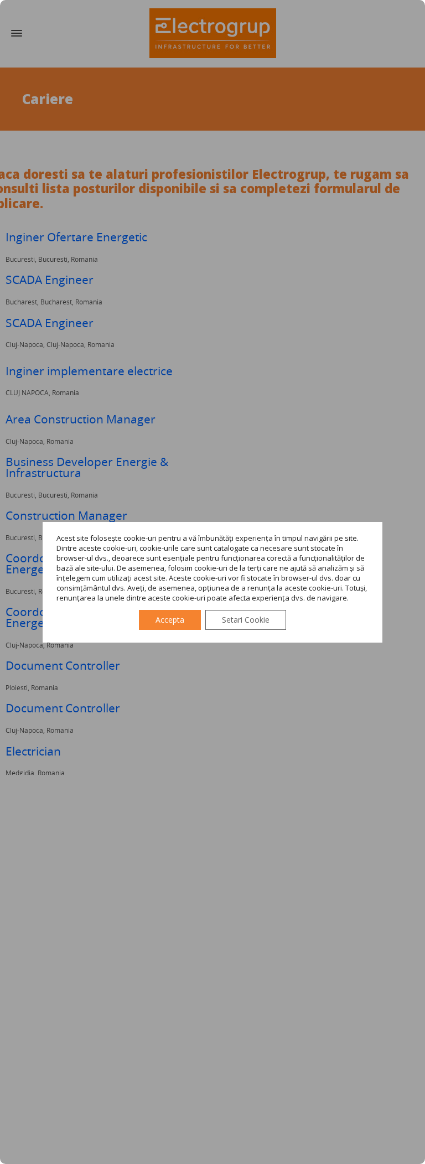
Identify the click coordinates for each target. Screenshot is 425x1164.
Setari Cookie (245, 619)
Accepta (170, 619)
